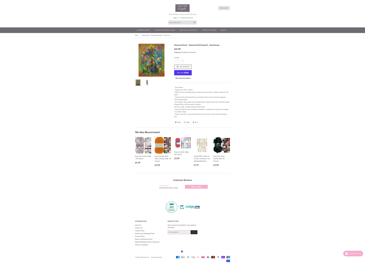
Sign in (175, 18)
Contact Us (138, 228)
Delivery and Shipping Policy (145, 233)
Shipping (177, 52)
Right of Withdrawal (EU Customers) (147, 242)
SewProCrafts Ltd (144, 257)
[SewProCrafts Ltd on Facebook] (182, 252)
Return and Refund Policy (143, 239)
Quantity (176, 57)
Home (136, 35)
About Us (138, 225)
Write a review (196, 187)
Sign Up (194, 232)
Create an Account (187, 18)
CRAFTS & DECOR (209, 30)
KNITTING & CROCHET (189, 30)
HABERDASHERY (143, 30)
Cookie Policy (139, 231)
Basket (225, 8)
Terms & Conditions (141, 245)
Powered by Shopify (156, 257)
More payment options (182, 78)
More (223, 30)
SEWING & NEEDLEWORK (165, 30)
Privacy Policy (140, 236)
